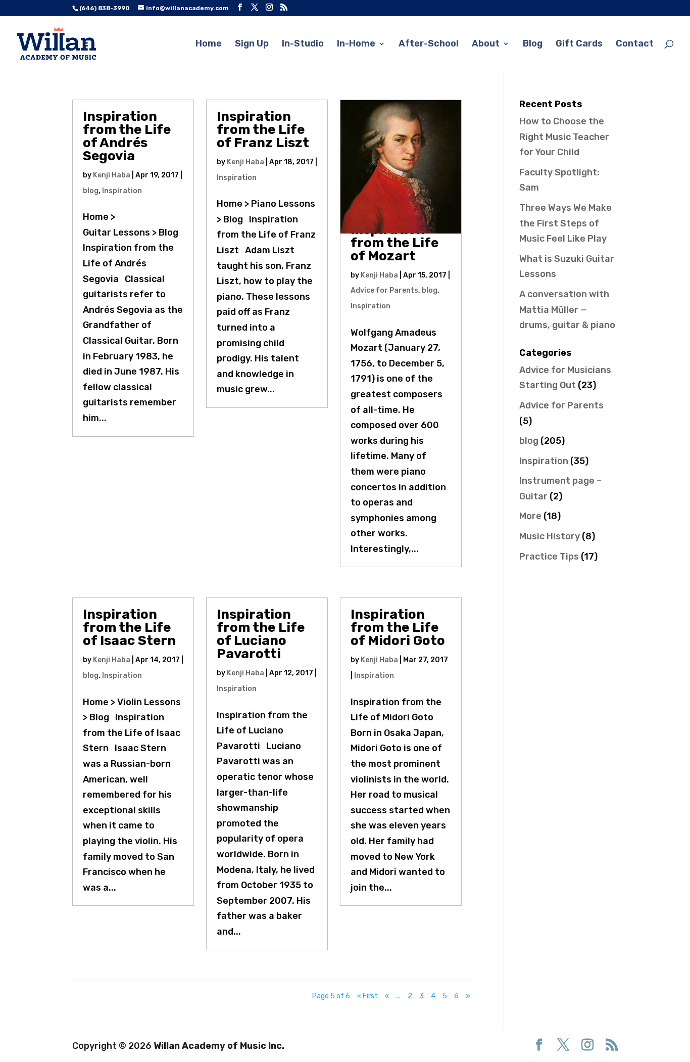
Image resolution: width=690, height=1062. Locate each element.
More (530, 516)
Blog (533, 44)
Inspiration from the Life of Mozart (394, 243)
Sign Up (252, 44)
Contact (635, 44)
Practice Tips (549, 556)
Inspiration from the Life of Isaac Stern (129, 628)
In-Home (356, 44)
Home (208, 44)
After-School (429, 44)
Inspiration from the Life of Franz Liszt (263, 130)
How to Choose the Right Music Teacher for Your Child (564, 137)
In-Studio (303, 44)
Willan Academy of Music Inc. (219, 1045)
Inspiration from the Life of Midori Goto (398, 628)
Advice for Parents (384, 290)
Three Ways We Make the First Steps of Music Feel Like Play (565, 223)
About (486, 44)
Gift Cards (579, 44)
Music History (549, 536)
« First (367, 996)
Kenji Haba (111, 175)
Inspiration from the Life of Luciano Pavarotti (261, 634)
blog (90, 191)
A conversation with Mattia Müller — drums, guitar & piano (567, 310)
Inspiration (122, 191)
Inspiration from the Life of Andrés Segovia (127, 136)
